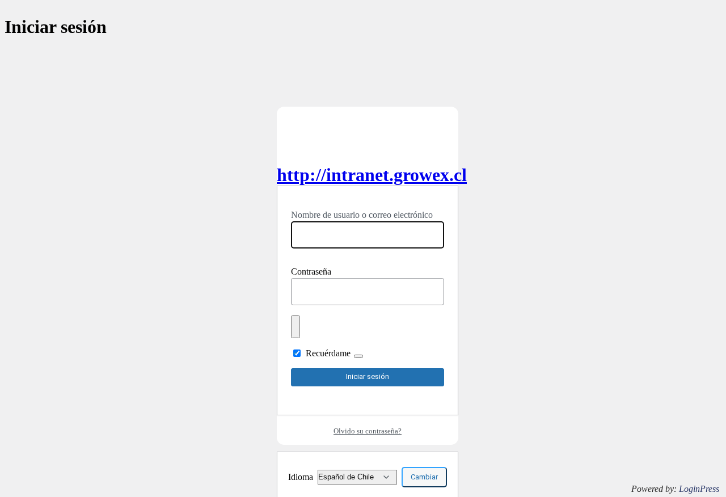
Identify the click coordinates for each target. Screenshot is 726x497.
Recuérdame (328, 353)
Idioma (300, 477)
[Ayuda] (358, 356)
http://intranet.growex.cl (372, 175)
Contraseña (311, 271)
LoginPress (699, 489)
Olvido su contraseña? (368, 431)
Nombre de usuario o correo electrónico (362, 215)
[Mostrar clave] (295, 326)
